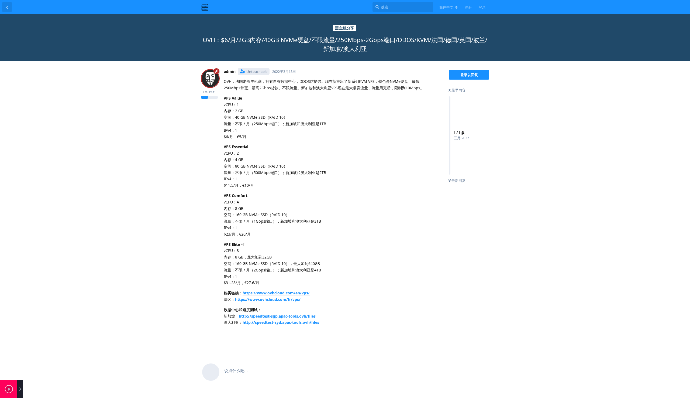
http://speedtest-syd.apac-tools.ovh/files (281, 322)
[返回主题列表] (7, 7)
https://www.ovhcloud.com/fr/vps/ (268, 299)
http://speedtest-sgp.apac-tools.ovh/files (277, 316)
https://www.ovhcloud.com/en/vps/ (276, 292)
